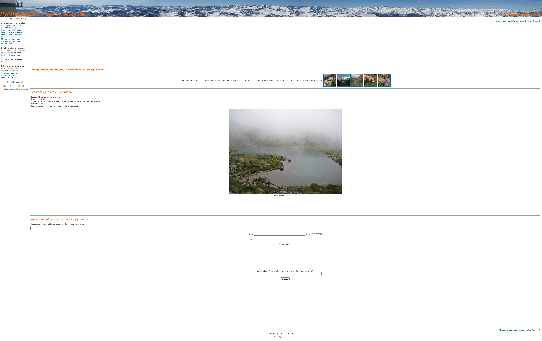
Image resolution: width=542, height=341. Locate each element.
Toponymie (14, 73)
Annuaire (5, 73)
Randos (14, 87)
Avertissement (7, 75)
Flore (18, 55)
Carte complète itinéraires (12, 37)
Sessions (5, 61)
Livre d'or (5, 77)
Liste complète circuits (11, 34)
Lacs (3, 52)
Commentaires (23, 89)
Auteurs (13, 77)
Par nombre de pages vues (13, 28)
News (7, 87)
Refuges (5, 55)
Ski (21, 87)
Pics (8, 52)
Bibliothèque (12, 70)
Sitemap (294, 337)
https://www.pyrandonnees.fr (509, 21)
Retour (527, 21)
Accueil (536, 21)
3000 (12, 52)
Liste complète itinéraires (12, 32)
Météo (4, 70)
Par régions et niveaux (11, 25)
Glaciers (19, 52)
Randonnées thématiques (12, 30)
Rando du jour (11, 89)
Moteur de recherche (10, 39)
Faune (12, 55)
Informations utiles (9, 43)
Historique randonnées (11, 41)
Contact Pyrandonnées (281, 337)
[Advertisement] (285, 44)
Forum (27, 87)
